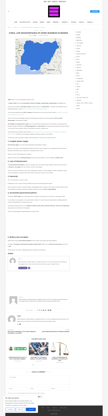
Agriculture (79, 64)
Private (78, 56)
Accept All (31, 409)
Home (45, 1)
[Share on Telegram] (48, 310)
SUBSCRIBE (95, 11)
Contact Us (55, 1)
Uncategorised (79, 78)
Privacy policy (62, 1)
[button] (10, 353)
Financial (89, 22)
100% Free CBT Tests (25, 22)
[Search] (8, 11)
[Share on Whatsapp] (46, 310)
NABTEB (78, 32)
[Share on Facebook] (39, 310)
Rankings (78, 37)
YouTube (35, 22)
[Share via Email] (50, 310)
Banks (77, 73)
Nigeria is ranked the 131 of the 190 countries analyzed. (34, 108)
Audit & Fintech (80, 81)
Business (16, 27)
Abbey (35, 35)
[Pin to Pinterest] (43, 310)
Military (81, 22)
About (49, 1)
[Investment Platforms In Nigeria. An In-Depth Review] (38, 348)
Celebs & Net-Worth (81, 53)
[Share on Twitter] (41, 310)
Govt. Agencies (79, 43)
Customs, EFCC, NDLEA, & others (84, 103)
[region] (20, 404)
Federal (78, 51)
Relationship (79, 70)
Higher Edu (79, 40)
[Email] (29, 268)
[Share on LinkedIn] (45, 310)
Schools (78, 48)
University (64, 22)
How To (78, 94)
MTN (77, 89)
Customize (10, 409)
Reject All (20, 409)
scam (77, 84)
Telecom (73, 22)
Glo (77, 92)
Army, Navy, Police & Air (82, 97)
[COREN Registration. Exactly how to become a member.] (17, 348)
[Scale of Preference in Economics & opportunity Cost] (59, 348)
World (48, 22)
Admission (55, 22)
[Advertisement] (38, 87)
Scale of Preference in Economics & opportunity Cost (60, 359)
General (42, 22)
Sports (77, 59)
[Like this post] (37, 310)
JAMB (77, 105)
